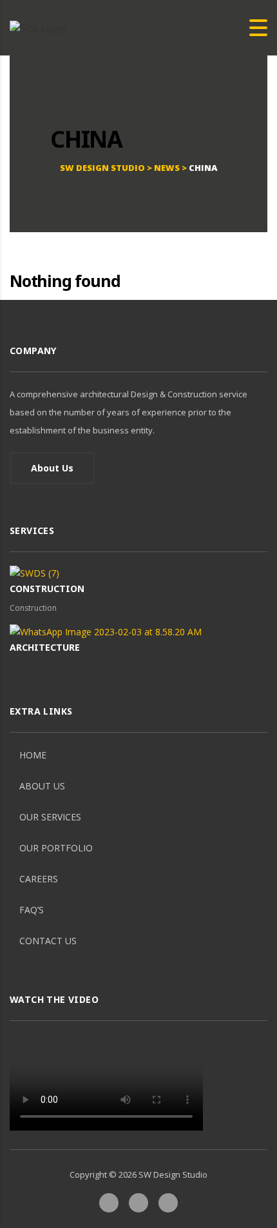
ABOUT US (42, 786)
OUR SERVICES (50, 817)
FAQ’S (31, 910)
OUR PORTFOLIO (56, 848)
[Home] (38, 27)
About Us (52, 468)
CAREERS (38, 879)
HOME (32, 755)
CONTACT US (48, 941)
